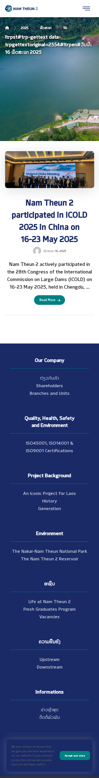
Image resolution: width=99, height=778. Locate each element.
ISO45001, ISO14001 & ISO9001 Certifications (49, 446)
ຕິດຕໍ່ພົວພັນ (49, 717)
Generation (49, 508)
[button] (86, 8)
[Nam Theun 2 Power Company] (21, 8)
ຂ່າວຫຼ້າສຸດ (49, 709)
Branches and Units (50, 393)
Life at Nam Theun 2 (49, 601)
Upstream (49, 659)
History (49, 500)
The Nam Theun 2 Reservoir (49, 558)
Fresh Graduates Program (49, 609)
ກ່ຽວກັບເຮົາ (49, 378)
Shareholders (49, 385)
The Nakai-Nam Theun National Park (49, 551)
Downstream (49, 666)
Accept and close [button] (75, 755)
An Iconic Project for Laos (49, 493)
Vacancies (49, 616)
